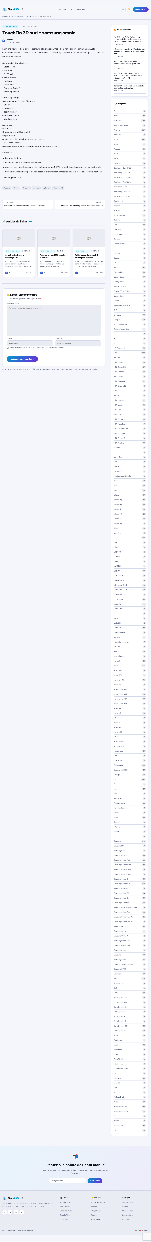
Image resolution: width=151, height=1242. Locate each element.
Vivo (115, 1088)
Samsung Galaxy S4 (121, 898)
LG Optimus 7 (119, 580)
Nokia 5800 (118, 670)
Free (115, 267)
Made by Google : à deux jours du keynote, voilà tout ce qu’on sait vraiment (127, 63)
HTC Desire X (119, 376)
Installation (118, 471)
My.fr (15, 9)
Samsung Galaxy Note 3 (123, 874)
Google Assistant (120, 324)
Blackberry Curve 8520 (123, 173)
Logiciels (117, 604)
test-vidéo (118, 1050)
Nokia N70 (118, 708)
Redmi (116, 832)
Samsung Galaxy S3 (121, 893)
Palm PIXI (117, 794)
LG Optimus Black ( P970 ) (124, 590)
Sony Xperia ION (120, 1002)
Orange (117, 775)
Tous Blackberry (120, 1059)
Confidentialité (127, 1215)
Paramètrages (119, 803)
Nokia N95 (118, 727)
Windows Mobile (120, 1107)
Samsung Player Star (122, 945)
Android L (117, 135)
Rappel (116, 822)
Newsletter (141, 9)
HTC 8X (117, 357)
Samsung (117, 841)
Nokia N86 (118, 718)
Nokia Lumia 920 (120, 704)
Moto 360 (117, 623)
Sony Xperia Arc (120, 998)
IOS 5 (116, 481)
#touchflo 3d (58, 188)
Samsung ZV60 (120, 969)
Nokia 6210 (118, 675)
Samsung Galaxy (120, 855)
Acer (115, 116)
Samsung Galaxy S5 (121, 903)
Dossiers (117, 258)
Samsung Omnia (17, 16)
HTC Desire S (119, 372)
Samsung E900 (120, 846)
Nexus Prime (119, 656)
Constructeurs (119, 244)
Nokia (116, 666)
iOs (70, 9)
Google (117, 320)
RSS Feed (126, 1219)
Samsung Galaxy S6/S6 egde (125, 907)
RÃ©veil (117, 827)
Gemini (116, 301)
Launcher (117, 533)
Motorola (117, 628)
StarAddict (118, 1040)
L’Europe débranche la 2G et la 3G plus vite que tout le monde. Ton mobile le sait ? (129, 51)
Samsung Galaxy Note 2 (123, 869)
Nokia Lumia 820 (120, 699)
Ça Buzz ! (117, 220)
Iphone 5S (118, 514)
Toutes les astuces (98, 1202)
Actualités (117, 120)
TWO (116, 1073)
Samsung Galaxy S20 (122, 888)
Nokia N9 (117, 723)
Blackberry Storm (120, 187)
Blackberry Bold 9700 (122, 168)
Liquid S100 (118, 599)
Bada (116, 158)
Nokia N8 (117, 713)
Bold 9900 (118, 210)
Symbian (117, 1045)
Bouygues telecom (121, 215)
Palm (115, 789)
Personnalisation (120, 808)
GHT (115, 310)
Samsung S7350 (120, 950)
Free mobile (118, 272)
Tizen (116, 1054)
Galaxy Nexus (119, 277)
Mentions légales (128, 1211)
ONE (115, 756)
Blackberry (118, 163)
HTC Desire (118, 362)
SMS (115, 988)
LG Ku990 (118, 571)
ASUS (116, 154)
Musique (117, 637)
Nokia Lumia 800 (120, 694)
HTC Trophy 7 (119, 438)
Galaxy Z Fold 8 (120, 286)
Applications (96, 1219)
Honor (116, 343)
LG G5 (116, 547)
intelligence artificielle (122, 476)
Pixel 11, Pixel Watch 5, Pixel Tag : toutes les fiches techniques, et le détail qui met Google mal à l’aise (127, 39)
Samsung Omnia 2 (121, 931)
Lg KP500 (117, 566)
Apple (116, 139)
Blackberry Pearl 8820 (122, 182)
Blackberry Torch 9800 (123, 192)
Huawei (117, 448)
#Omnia (36, 188)
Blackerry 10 (118, 201)
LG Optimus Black (120, 585)
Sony (116, 993)
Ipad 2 (116, 490)
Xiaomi (116, 1121)
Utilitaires (117, 1078)
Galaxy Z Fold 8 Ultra (122, 291)
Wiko (116, 1102)
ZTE (115, 1130)
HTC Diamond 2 (120, 386)
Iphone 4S (118, 504)
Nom (9, 338)
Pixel (116, 817)
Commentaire (14, 303)
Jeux (116, 528)
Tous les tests (65, 1202)
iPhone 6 (117, 519)
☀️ (129, 9)
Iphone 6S (118, 523)
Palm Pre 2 (118, 798)
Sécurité (94, 1215)
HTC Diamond (119, 381)
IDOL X (116, 467)
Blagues (117, 206)
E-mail (58, 338)
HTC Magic (118, 405)
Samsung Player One (122, 941)
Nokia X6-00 (119, 741)
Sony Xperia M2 (120, 1007)
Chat (115, 225)
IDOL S (116, 462)
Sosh (116, 1035)
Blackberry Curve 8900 (123, 177)
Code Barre (118, 234)
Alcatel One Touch (121, 125)
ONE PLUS (118, 760)
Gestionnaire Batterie (122, 305)
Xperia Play (118, 1126)
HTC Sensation (120, 419)
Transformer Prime (121, 1069)
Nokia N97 (118, 737)
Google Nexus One (121, 329)
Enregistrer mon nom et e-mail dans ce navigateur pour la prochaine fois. (37, 347)
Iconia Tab (118, 457)
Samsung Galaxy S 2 (122, 884)
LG (115, 538)
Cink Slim (117, 229)
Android (62, 9)
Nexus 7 (117, 651)
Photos (116, 813)
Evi (115, 263)
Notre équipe (127, 1202)
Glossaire (117, 315)
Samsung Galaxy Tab (122, 912)
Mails (116, 618)
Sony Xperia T (119, 1016)
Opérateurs (80, 9)
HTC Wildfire (119, 443)
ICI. (23, 177)
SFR (115, 979)
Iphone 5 (117, 509)
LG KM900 (118, 557)
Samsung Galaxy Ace (122, 860)
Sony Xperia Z (119, 1031)
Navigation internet (121, 642)
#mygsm (26, 188)
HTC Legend (119, 400)
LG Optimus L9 (119, 595)
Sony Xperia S (119, 1012)
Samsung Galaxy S (121, 879)
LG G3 (116, 542)
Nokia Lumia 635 (120, 689)
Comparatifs (64, 1219)
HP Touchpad (119, 348)
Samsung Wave (120, 960)
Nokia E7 (117, 685)
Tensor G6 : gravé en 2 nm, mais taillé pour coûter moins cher (129, 87)
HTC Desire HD (120, 367)
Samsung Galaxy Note (122, 865)
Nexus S (117, 661)
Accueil (5, 16)
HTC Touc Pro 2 (120, 424)
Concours (117, 239)
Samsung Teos (119, 955)
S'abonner (95, 1181)
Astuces (117, 149)
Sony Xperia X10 (120, 1026)
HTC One (117, 410)
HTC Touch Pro (120, 433)
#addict (7, 188)
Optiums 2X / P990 (121, 770)
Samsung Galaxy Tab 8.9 (123, 922)
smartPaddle (119, 983)
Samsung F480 (120, 851)
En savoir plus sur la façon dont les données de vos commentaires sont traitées (69, 369)
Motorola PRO (119, 632)
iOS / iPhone (96, 1211)
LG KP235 (117, 561)
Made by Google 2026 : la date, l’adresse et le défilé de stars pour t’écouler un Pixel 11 (128, 76)
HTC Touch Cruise (121, 429)
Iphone (116, 495)
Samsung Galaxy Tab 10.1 (123, 917)
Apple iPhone (65, 1207)
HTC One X (118, 414)
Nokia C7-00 (119, 680)
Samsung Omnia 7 (121, 936)
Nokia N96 (118, 732)
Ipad (115, 485)
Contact (125, 1207)
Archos (116, 144)
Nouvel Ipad (118, 751)
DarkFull (117, 253)
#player (46, 188)
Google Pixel (65, 1215)
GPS (115, 334)
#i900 (16, 188)
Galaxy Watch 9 (120, 282)
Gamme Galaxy (119, 296)
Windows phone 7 (121, 1111)
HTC (115, 353)
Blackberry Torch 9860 (123, 196)
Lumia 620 (118, 609)
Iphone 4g (118, 500)
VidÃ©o (117, 1083)
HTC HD (117, 391)
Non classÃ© (119, 746)
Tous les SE (118, 1064)
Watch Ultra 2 (119, 1097)
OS (115, 779)
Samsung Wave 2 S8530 (123, 964)
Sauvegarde (119, 974)
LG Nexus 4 (118, 576)
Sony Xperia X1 (120, 1021)
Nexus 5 (117, 647)
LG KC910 (117, 552)
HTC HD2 (117, 395)
